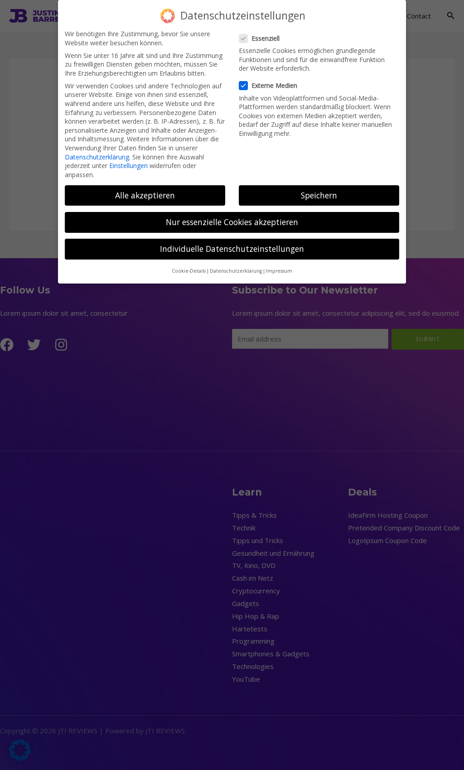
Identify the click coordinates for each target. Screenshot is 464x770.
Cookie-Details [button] (189, 271)
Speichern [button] (319, 195)
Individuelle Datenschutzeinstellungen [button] (232, 248)
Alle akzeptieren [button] (145, 195)
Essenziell (265, 38)
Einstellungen (128, 165)
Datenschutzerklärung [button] (236, 271)
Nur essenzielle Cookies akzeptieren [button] (232, 222)
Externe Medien (274, 85)
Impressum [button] (279, 271)
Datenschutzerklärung (97, 157)
